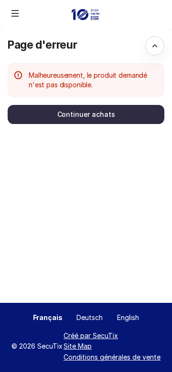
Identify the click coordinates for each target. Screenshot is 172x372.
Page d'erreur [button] (42, 44)
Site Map (78, 346)
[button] (15, 13)
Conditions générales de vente (112, 357)
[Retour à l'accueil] (86, 14)
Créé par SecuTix (91, 335)
